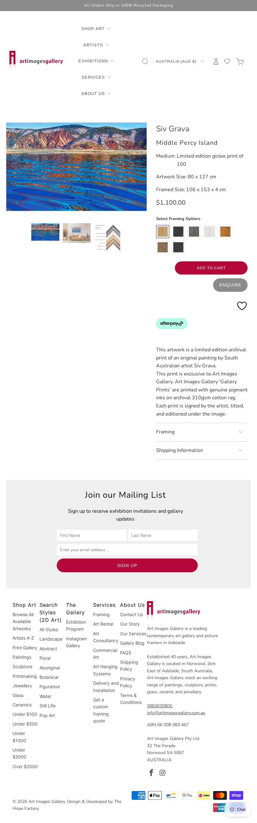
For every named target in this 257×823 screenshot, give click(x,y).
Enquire (230, 284)
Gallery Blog (132, 643)
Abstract (48, 648)
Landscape (50, 639)
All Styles (48, 629)
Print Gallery (25, 647)
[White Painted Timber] (209, 231)
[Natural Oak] (162, 231)
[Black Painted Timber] (178, 231)
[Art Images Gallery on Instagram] (162, 773)
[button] (96, 29)
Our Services (133, 633)
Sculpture (22, 666)
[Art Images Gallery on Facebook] (151, 773)
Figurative (49, 686)
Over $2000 (25, 766)
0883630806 (159, 706)
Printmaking (25, 676)
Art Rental (103, 623)
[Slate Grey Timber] (194, 231)
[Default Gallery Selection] (178, 247)
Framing (101, 614)
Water (45, 696)
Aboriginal (49, 667)
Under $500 (25, 723)
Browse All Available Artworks (23, 621)
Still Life (47, 705)
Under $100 (25, 714)
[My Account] (216, 61)
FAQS (125, 652)
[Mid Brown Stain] (225, 231)
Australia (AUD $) (177, 61)
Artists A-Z (23, 638)
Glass (18, 695)
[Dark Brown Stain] (162, 247)
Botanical (48, 677)
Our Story (130, 623)
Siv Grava (172, 128)
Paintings (22, 657)
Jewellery (22, 685)
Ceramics (22, 704)
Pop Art (47, 715)
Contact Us (131, 614)
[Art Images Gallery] (36, 61)
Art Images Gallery (47, 802)
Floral (44, 658)
